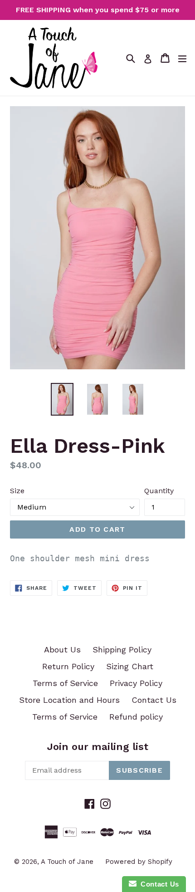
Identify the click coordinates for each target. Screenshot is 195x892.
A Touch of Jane (67, 862)
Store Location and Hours (69, 700)
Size (17, 490)
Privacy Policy (136, 683)
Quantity (159, 490)
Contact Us (154, 700)
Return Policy (68, 666)
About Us (62, 649)
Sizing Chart (129, 666)
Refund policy (136, 716)
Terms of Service (65, 683)
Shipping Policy (122, 649)
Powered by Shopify (138, 862)
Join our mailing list (97, 746)
